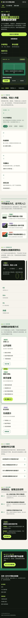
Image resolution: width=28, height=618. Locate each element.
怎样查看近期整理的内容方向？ (14, 476)
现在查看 (6, 80)
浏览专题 (7, 363)
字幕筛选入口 (13, 88)
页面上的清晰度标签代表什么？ (14, 465)
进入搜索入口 (8, 399)
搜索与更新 (16, 5)
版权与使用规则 (4, 604)
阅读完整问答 (7, 536)
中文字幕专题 (9, 5)
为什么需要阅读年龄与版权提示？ (14, 470)
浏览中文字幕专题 (14, 34)
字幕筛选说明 (4, 599)
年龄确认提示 (4, 601)
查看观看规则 (14, 38)
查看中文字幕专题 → (8, 168)
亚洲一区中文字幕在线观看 (9, 2)
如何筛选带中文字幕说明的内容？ (14, 459)
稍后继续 (14, 80)
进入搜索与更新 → (7, 146)
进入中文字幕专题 (9, 564)
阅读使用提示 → (7, 188)
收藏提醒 (22, 80)
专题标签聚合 (21, 88)
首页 (3, 5)
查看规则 (7, 431)
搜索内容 (24, 2)
